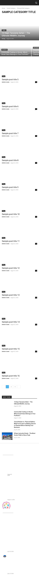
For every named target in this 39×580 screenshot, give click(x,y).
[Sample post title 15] (19, 337)
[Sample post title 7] (19, 122)
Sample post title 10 (11, 214)
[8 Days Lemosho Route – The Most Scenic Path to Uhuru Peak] (7, 436)
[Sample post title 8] (19, 149)
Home (3, 8)
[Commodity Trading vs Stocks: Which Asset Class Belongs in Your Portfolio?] (15, 48)
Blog (3, 76)
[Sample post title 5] (19, 68)
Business (4, 49)
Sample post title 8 (10, 160)
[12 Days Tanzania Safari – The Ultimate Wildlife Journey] (19, 28)
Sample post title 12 (11, 268)
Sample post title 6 (10, 106)
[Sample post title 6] (19, 95)
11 (36, 82)
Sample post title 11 (11, 241)
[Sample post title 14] (19, 311)
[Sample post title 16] (19, 364)
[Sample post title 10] (19, 203)
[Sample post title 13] (19, 284)
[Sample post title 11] (19, 230)
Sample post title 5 (10, 79)
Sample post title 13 (11, 295)
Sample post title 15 (11, 349)
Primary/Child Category (23, 8)
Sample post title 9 (10, 187)
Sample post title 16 (11, 376)
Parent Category (11, 8)
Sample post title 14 (11, 322)
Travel (4, 30)
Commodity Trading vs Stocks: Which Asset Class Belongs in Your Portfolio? (24, 413)
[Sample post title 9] (19, 176)
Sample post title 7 (10, 133)
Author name (5, 82)
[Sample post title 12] (19, 257)
